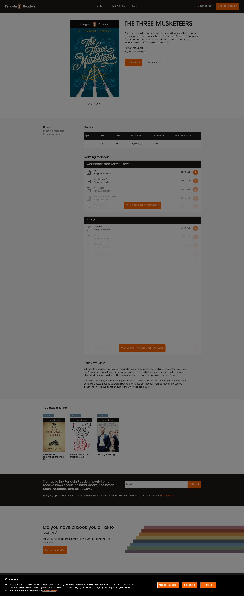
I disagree (189, 585)
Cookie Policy (49, 591)
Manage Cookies (168, 585)
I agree (208, 585)
